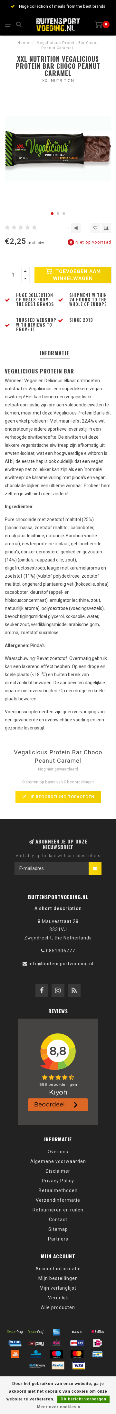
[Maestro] (56, 1354)
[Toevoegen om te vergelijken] (106, 228)
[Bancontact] (98, 1354)
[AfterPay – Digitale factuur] (36, 1331)
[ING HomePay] (15, 1354)
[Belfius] (98, 1331)
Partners (58, 1238)
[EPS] (56, 1343)
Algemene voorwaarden (58, 1161)
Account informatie (58, 1268)
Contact (58, 1219)
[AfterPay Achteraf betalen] (15, 1331)
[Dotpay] (36, 1343)
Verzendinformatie (58, 1200)
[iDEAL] (98, 1343)
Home (23, 43)
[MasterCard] (77, 1354)
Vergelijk (58, 1297)
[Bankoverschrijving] (77, 1331)
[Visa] (79, 1365)
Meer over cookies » (59, 1407)
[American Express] (56, 1331)
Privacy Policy (58, 1180)
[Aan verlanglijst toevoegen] (95, 228)
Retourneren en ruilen (58, 1209)
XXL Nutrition (58, 81)
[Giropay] (77, 1343)
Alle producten (58, 1307)
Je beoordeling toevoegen (61, 796)
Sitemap (58, 1229)
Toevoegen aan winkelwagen (76, 274)
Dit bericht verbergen (83, 1399)
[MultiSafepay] (37, 1365)
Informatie (55, 353)
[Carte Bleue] (15, 1343)
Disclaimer (58, 1171)
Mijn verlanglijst (58, 1288)
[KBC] (36, 1354)
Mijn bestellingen (58, 1278)
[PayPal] (58, 1365)
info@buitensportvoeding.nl (61, 963)
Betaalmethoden (58, 1190)
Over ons (58, 1151)
